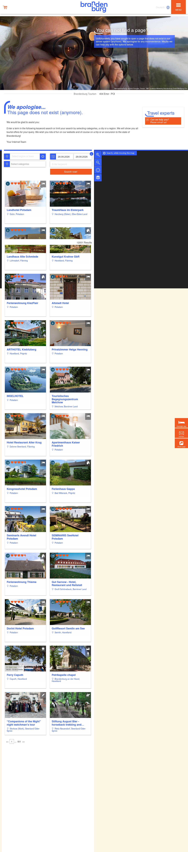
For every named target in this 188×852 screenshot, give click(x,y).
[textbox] (19, 164)
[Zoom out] (98, 162)
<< (7, 741)
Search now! (70, 171)
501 (19, 741)
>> (23, 741)
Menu (178, 9)
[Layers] (98, 177)
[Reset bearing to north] (98, 170)
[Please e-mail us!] (163, 120)
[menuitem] (160, 7)
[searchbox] (25, 156)
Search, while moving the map (120, 153)
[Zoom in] (98, 154)
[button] (181, 443)
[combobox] (25, 156)
